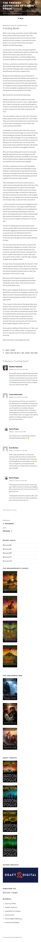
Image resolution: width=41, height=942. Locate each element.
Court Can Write (10, 903)
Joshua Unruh (9, 915)
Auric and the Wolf (13, 353)
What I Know (10, 350)
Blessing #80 (7, 553)
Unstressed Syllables (12, 922)
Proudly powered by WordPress (12, 937)
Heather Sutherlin (15, 367)
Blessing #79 (7, 557)
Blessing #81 (7, 549)
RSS (4, 892)
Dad (23, 353)
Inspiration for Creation (13, 911)
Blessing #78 (7, 561)
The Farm (34, 353)
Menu (21, 18)
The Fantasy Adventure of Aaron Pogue (18, 5)
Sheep (27, 353)
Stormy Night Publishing (13, 919)
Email (8, 892)
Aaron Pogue (22, 25)
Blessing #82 (7, 545)
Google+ (15, 892)
